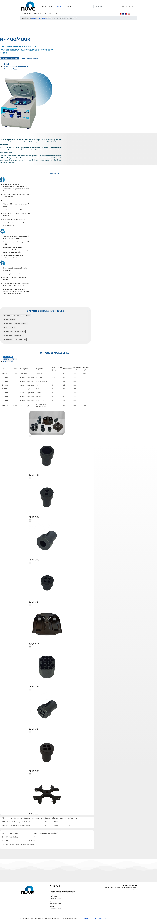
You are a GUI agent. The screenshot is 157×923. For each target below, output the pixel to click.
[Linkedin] (129, 6)
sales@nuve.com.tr (55, 909)
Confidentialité (86, 918)
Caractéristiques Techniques (15, 66)
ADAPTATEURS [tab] (8, 361)
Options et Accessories (13, 69)
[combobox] (105, 6)
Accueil (44, 6)
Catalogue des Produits (10, 58)
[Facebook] (123, 6)
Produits (58, 6)
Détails (7, 64)
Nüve (50, 6)
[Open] (30, 436)
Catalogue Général (31, 58)
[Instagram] (132, 6)
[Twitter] (126, 6)
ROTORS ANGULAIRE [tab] (10, 359)
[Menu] (136, 6)
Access (135, 889)
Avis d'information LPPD (101, 918)
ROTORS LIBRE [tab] (8, 357)
